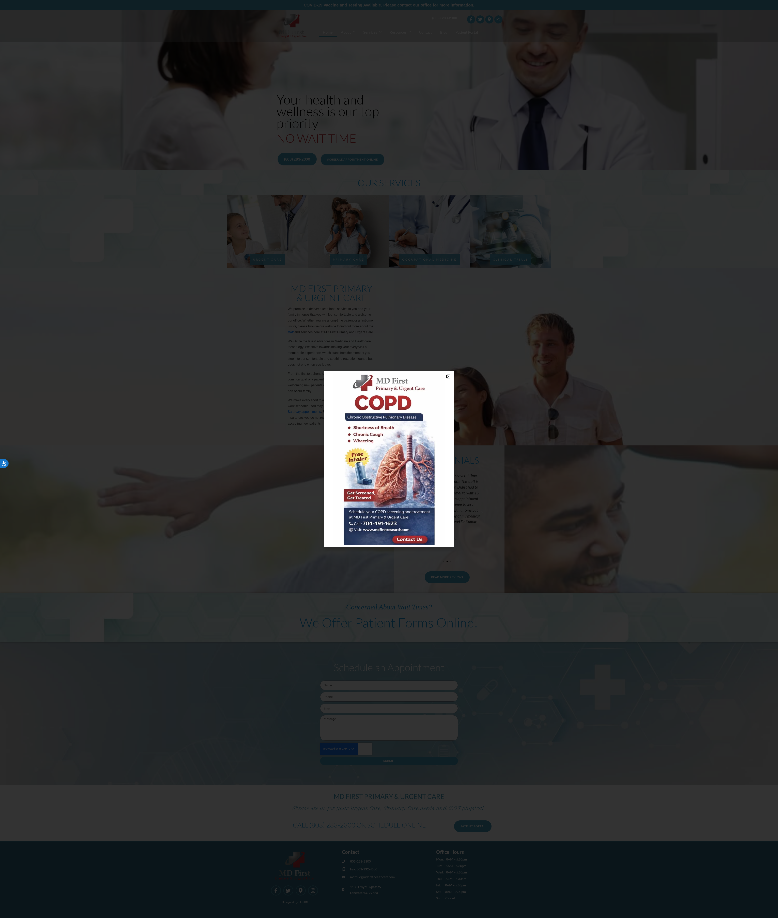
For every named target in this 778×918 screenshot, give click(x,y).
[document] (389, 459)
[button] (448, 376)
